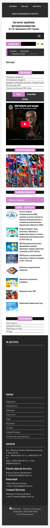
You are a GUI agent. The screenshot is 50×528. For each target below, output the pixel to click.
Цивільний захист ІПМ (27, 291)
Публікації (10, 410)
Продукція (10, 423)
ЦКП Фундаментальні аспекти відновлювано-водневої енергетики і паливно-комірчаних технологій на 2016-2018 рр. (31, 247)
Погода (9, 331)
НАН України (11, 322)
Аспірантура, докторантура (18, 436)
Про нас (24, 6)
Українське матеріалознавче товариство (29, 268)
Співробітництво (13, 432)
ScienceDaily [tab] (31, 94)
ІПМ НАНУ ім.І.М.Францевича (27, 512)
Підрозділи (10, 401)
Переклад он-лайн (14, 328)
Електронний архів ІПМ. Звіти (19, 88)
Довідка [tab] (25, 99)
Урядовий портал (13, 325)
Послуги (9, 427)
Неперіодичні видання (15, 79)
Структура (24, 51)
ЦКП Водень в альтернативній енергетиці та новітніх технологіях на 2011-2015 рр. (31, 258)
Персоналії (11, 414)
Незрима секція (18, 53)
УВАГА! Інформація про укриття (25, 14)
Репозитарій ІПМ (13, 85)
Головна (13, 6)
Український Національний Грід (31, 303)
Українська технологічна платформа (28, 280)
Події (8, 419)
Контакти (37, 6)
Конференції (11, 405)
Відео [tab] (19, 94)
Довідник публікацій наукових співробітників (25, 82)
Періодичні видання (14, 76)
